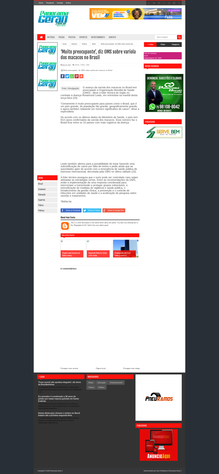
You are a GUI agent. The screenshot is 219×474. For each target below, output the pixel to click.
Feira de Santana (150, 53)
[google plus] (179, 3)
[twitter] (153, 3)
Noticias (77, 65)
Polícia (62, 37)
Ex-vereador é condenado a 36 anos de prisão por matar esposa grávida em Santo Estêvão (58, 398)
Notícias (51, 37)
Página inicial (101, 368)
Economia (41, 189)
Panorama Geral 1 (175, 471)
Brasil (40, 183)
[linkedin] (174, 3)
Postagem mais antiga (131, 368)
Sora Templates (161, 471)
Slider (88, 65)
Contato (60, 3)
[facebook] (148, 3)
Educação (41, 194)
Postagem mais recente (69, 368)
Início (41, 3)
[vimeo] (158, 3)
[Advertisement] (47, 133)
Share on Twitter (94, 210)
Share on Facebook (73, 210)
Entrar (68, 3)
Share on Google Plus (116, 210)
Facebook (50, 3)
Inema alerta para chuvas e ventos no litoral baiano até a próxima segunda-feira (59, 414)
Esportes (41, 199)
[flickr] (164, 3)
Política (41, 210)
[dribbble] (169, 3)
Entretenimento (116, 383)
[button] (63, 76)
